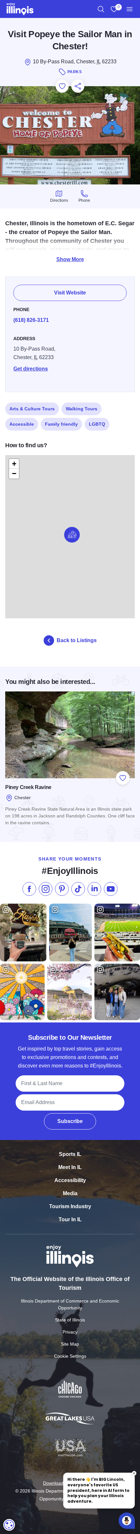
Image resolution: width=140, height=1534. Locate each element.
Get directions (30, 369)
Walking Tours (81, 408)
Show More (70, 259)
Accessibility (70, 1180)
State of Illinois (70, 1319)
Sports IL (70, 1154)
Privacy (70, 1332)
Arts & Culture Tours (32, 408)
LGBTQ (97, 424)
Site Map (70, 1344)
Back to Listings (77, 640)
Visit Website (70, 292)
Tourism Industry (70, 1206)
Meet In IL (70, 1167)
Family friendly (61, 424)
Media (70, 1193)
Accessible (21, 424)
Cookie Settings (70, 1356)
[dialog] (9, 1525)
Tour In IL (70, 1219)
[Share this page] (77, 86)
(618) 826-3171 (31, 320)
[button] (72, 535)
